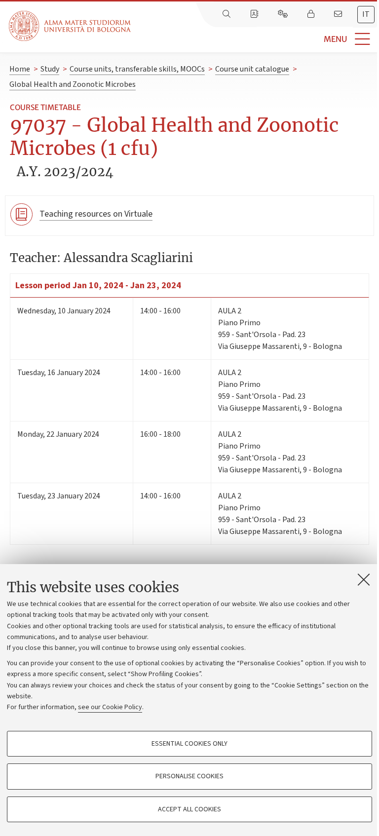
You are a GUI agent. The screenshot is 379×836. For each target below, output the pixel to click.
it (366, 14)
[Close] (364, 579)
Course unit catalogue (252, 69)
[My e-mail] (339, 14)
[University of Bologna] (70, 26)
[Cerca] (227, 14)
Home (19, 69)
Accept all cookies (189, 809)
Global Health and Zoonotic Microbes (72, 84)
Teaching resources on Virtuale (95, 214)
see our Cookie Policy (110, 707)
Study (49, 69)
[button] (255, 39)
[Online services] (284, 14)
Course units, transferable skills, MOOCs (137, 69)
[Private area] (312, 14)
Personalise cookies (189, 776)
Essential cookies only (189, 744)
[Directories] (255, 14)
